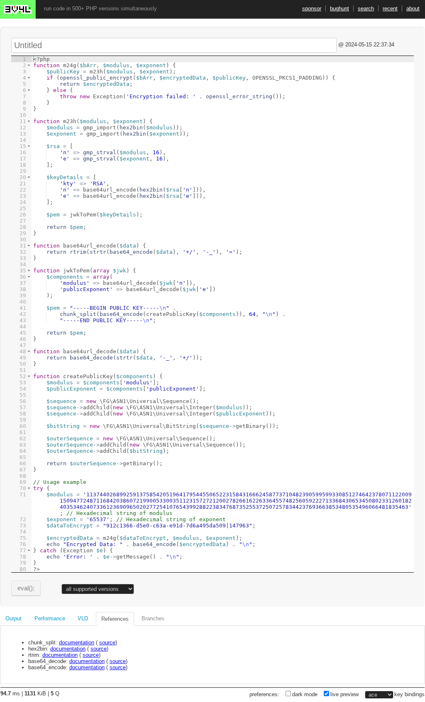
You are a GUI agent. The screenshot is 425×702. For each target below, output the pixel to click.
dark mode (305, 694)
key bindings (409, 694)
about (413, 8)
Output (13, 618)
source (107, 642)
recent (390, 8)
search (366, 8)
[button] (29, 65)
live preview (344, 694)
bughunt (339, 8)
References (115, 619)
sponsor (311, 8)
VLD (83, 618)
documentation (76, 642)
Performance (49, 618)
